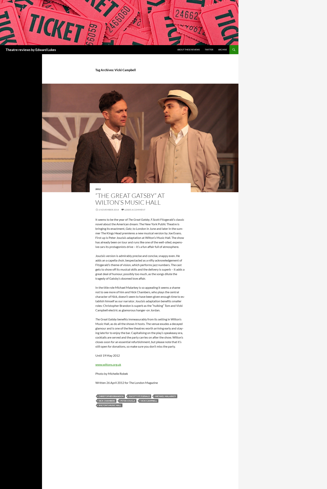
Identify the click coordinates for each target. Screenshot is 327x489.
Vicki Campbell (148, 401)
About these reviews (188, 49)
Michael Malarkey (165, 396)
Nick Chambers (107, 401)
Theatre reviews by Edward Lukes (31, 50)
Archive (222, 49)
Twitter (209, 49)
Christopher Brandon (111, 396)
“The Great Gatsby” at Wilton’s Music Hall (130, 199)
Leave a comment (135, 209)
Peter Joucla (127, 401)
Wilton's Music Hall (110, 405)
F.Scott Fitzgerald (139, 396)
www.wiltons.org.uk (108, 364)
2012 (98, 189)
